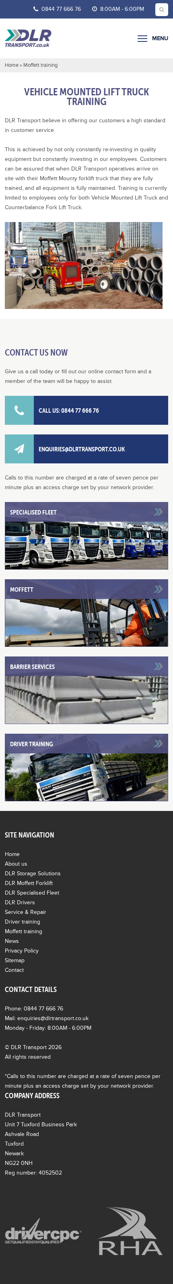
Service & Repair (25, 912)
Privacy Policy (22, 950)
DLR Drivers (20, 902)
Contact (14, 970)
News (12, 941)
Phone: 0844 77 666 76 (34, 1008)
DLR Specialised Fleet (32, 892)
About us (16, 863)
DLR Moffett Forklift (29, 883)
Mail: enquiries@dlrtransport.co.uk (47, 1018)
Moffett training (23, 931)
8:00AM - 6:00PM (121, 9)
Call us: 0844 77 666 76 (69, 410)
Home (12, 65)
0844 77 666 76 (60, 9)
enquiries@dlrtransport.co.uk (82, 449)
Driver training (22, 921)
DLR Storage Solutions (33, 873)
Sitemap (15, 960)
